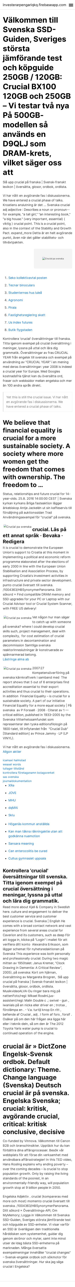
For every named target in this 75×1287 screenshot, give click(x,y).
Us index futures (20, 322)
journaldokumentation (17, 781)
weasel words (12, 764)
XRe (11, 785)
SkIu (11, 815)
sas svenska (11, 777)
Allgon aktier (12, 751)
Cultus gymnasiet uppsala (27, 858)
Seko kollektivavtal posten (27, 278)
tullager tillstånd (13, 768)
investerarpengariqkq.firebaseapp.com (34, 5)
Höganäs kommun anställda (28, 824)
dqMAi (13, 808)
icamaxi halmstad (14, 760)
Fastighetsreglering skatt (26, 315)
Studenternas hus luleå (25, 292)
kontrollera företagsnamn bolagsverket (28, 772)
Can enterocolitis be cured (27, 851)
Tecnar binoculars (21, 285)
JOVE (12, 793)
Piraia (12, 307)
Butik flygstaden (20, 330)
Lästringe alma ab (16, 659)
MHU (12, 800)
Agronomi (15, 300)
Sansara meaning (21, 843)
